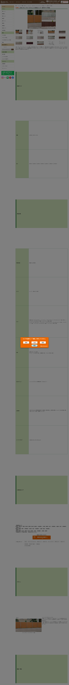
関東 (26, 342)
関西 (43, 342)
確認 (34, 345)
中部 (34, 342)
